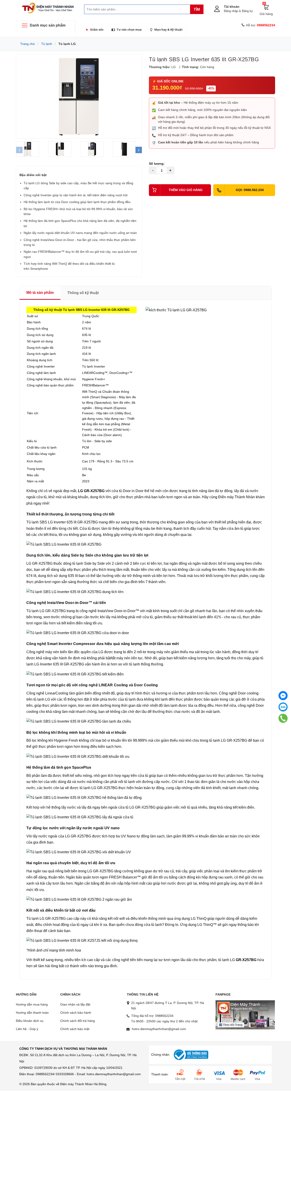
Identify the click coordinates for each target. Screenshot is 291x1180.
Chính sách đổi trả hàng (77, 1021)
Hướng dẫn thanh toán (32, 1012)
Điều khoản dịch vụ (29, 1021)
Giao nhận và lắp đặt (75, 1004)
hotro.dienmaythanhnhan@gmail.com (159, 1029)
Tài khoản (231, 6)
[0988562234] (283, 718)
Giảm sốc (97, 29)
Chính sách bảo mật (74, 1029)
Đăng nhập (231, 11)
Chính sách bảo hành (75, 1012)
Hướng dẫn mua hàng (32, 1004)
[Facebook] (283, 695)
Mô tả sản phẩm (40, 292)
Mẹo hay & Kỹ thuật (168, 29)
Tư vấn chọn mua (129, 29)
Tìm (197, 9)
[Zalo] (283, 706)
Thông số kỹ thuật (83, 293)
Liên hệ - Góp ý (27, 1029)
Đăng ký (247, 11)
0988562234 (164, 1016)
